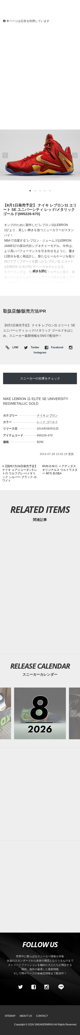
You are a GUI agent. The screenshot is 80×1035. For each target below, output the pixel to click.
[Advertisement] (40, 69)
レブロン (52, 415)
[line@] (60, 987)
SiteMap (10, 1015)
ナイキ (41, 415)
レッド (41, 422)
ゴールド (52, 422)
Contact (42, 1015)
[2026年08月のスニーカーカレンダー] (40, 713)
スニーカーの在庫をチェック (40, 378)
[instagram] (47, 987)
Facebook (57, 347)
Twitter (35, 347)
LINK (14, 348)
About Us (25, 1015)
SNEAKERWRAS (44, 1024)
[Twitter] (20, 987)
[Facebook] (33, 987)
